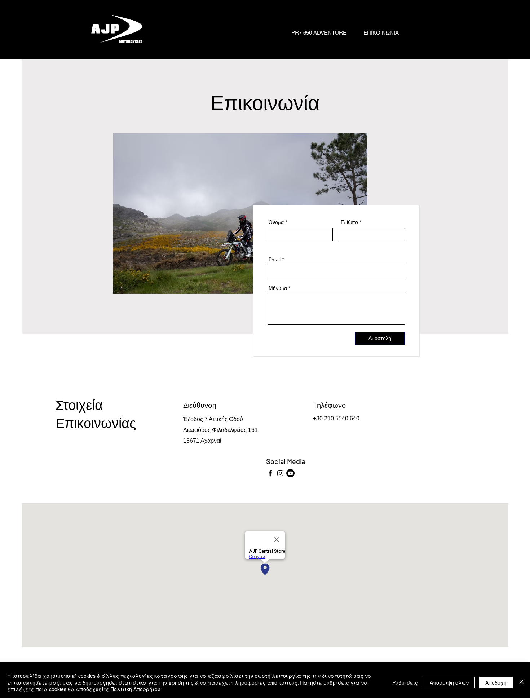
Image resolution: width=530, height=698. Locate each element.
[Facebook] (270, 473)
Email (275, 259)
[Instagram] (280, 473)
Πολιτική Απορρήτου (135, 689)
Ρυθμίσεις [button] (405, 682)
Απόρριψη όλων (449, 682)
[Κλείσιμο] (521, 682)
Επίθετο (349, 222)
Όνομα (276, 222)
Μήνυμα (278, 288)
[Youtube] (290, 473)
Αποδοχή (496, 682)
